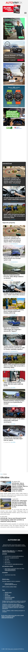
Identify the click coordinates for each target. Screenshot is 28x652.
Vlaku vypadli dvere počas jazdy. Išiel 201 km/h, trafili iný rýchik (13, 384)
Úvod (1, 474)
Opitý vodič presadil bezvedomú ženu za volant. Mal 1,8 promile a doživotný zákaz (14, 216)
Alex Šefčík (13, 219)
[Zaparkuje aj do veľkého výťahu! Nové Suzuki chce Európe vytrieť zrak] (14, 255)
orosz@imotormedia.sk (14, 557)
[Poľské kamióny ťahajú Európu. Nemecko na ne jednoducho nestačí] (14, 399)
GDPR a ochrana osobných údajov (9, 586)
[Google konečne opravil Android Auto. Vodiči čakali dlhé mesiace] (14, 196)
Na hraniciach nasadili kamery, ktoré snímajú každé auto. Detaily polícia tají (14, 311)
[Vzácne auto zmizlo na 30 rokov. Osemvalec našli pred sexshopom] (14, 417)
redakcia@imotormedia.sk (18, 564)
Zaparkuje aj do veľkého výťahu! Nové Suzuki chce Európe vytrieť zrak (14, 258)
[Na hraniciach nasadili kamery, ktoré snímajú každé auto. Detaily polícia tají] (14, 308)
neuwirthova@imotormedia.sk (11, 584)
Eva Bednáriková (14, 184)
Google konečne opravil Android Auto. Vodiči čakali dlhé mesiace (14, 198)
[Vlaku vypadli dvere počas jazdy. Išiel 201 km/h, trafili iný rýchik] (14, 381)
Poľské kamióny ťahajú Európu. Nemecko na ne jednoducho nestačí (14, 402)
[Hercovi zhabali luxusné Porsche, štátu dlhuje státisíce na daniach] (14, 274)
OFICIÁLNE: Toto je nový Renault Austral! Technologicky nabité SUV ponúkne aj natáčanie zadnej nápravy (13, 520)
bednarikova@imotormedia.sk (18, 556)
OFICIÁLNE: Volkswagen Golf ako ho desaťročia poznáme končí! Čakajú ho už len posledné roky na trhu (19, 504)
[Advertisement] (14, 145)
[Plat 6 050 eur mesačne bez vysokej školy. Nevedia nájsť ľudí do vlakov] (14, 436)
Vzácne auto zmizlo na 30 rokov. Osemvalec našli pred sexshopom (14, 420)
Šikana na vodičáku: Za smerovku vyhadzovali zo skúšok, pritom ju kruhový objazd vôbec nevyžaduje (12, 180)
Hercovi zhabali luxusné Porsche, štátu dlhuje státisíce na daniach (13, 276)
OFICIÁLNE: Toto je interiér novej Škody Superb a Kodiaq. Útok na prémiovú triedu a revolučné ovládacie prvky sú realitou (20, 487)
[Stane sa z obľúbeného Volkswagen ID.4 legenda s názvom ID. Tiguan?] (14, 327)
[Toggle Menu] (25, 13)
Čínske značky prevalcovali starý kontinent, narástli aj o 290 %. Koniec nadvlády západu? (14, 347)
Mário (12, 280)
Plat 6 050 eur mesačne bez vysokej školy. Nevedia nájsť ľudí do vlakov (13, 438)
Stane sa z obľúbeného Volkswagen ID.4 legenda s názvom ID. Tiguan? (12, 329)
